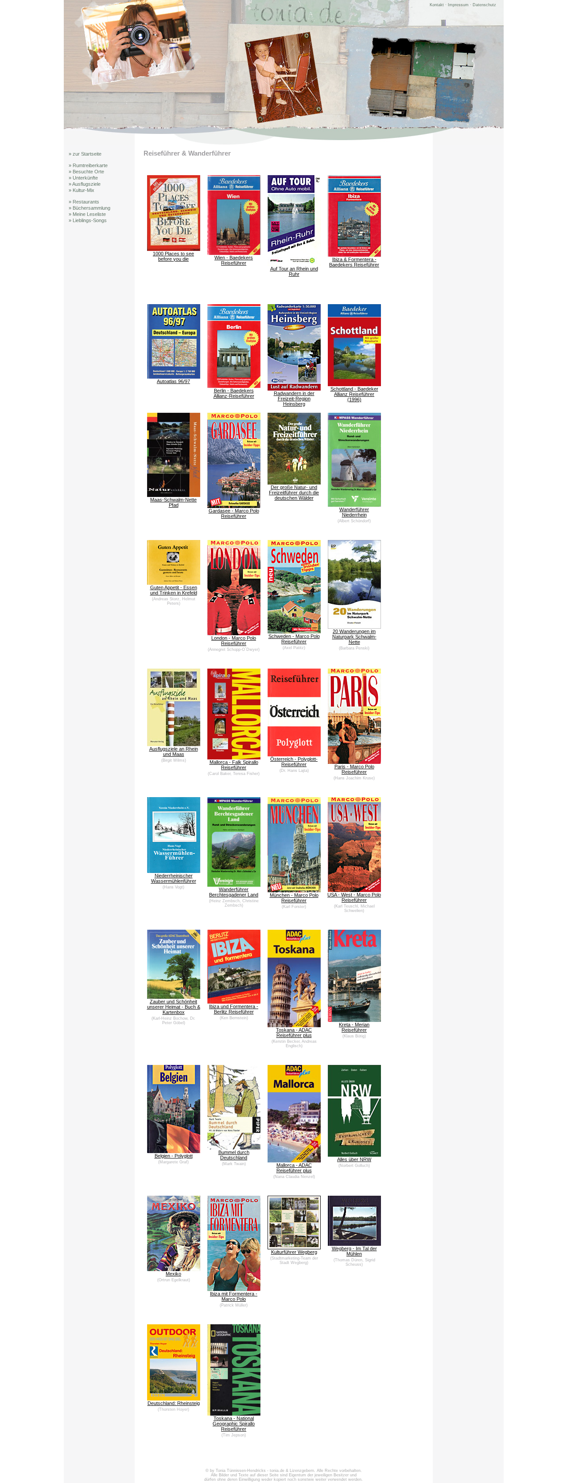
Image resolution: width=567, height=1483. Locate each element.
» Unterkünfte (83, 177)
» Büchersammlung (89, 208)
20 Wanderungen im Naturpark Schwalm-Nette (354, 637)
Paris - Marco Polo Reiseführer (354, 769)
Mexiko (173, 1273)
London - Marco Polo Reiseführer (233, 640)
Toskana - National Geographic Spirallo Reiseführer (234, 1424)
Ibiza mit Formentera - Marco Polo (233, 1296)
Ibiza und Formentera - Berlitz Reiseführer (233, 1009)
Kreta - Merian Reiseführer (354, 1027)
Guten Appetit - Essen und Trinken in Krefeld (173, 590)
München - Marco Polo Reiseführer (294, 897)
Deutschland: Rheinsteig (174, 1403)
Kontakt (437, 5)
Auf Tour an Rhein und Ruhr (294, 271)
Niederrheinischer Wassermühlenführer (173, 878)
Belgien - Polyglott (174, 1155)
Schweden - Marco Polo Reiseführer (294, 639)
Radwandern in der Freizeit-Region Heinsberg (294, 399)
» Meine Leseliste (87, 214)
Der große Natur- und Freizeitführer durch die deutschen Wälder (294, 493)
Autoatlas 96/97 (173, 381)
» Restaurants (84, 201)
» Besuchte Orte (86, 171)
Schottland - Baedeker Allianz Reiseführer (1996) (354, 394)
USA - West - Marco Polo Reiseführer (354, 897)
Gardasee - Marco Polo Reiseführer (234, 513)
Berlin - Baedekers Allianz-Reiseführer (234, 393)
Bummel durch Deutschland (233, 1155)
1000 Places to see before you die (173, 256)
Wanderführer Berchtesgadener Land (233, 892)
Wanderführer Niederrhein (354, 512)
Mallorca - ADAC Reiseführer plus (294, 1167)
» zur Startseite (85, 154)
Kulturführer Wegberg (294, 1252)
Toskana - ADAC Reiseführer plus (294, 1032)
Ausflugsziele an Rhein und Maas (173, 751)
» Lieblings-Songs (88, 220)
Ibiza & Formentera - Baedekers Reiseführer (354, 262)
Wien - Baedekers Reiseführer (233, 260)
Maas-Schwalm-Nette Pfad (173, 502)
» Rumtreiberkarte (88, 165)
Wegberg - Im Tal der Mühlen (354, 1251)
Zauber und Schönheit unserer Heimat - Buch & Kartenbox (173, 1007)
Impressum (458, 5)
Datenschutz (484, 5)
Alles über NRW (354, 1159)
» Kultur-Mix (81, 190)
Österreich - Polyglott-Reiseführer (294, 761)
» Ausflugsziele (85, 184)
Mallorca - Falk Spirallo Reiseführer (234, 764)
